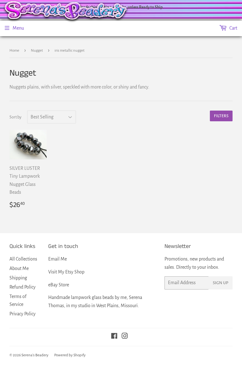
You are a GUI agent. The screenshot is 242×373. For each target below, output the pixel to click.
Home (14, 51)
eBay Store (58, 284)
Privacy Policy (22, 313)
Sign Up (220, 282)
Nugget (37, 51)
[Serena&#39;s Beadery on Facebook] (114, 336)
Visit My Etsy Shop (66, 271)
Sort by (15, 117)
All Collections (23, 258)
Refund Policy (22, 287)
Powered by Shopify (70, 355)
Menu (18, 28)
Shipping (18, 277)
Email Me (57, 258)
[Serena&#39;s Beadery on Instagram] (125, 336)
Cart (232, 28)
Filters (221, 115)
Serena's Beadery (35, 355)
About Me (19, 268)
